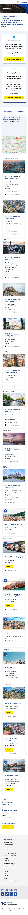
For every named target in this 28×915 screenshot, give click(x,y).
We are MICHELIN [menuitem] (8, 870)
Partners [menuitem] (6, 875)
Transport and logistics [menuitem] (9, 864)
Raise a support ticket (14, 59)
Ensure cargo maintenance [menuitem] (10, 851)
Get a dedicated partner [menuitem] (9, 849)
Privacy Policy (5, 908)
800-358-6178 (5, 805)
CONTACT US (8, 827)
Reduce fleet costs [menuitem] (8, 844)
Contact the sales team (14, 97)
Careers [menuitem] (6, 873)
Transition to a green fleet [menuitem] (10, 853)
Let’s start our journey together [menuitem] (11, 880)
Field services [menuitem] (7, 866)
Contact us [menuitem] (6, 878)
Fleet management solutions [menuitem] (11, 863)
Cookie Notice (12, 908)
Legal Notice (19, 908)
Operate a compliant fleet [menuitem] (10, 855)
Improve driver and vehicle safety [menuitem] (11, 848)
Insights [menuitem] (6, 858)
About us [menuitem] (6, 871)
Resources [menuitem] (6, 860)
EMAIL (9, 566)
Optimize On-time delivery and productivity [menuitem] (13, 846)
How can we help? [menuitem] (8, 842)
